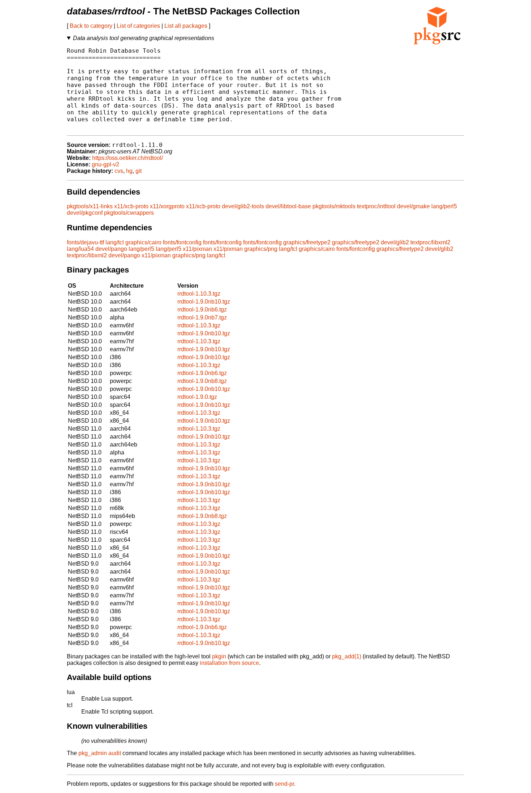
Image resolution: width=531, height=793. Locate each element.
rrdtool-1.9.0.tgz (197, 397)
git (138, 171)
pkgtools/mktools (333, 206)
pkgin (219, 656)
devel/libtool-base (288, 206)
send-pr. (285, 784)
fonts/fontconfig (182, 242)
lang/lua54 (80, 249)
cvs (119, 171)
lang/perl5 (444, 206)
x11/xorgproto (167, 206)
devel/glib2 (395, 242)
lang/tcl (114, 242)
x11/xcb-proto (131, 206)
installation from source (229, 663)
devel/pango (111, 249)
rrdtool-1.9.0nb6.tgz (202, 309)
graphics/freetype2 (307, 242)
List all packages (185, 26)
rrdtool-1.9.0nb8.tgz (202, 381)
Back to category (91, 26)
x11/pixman (197, 249)
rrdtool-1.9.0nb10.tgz (203, 302)
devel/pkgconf (85, 213)
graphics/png (260, 249)
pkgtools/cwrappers (129, 213)
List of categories (138, 26)
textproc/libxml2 (430, 242)
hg (129, 171)
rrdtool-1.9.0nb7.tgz (202, 317)
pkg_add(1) (346, 656)
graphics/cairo (143, 242)
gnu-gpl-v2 (105, 164)
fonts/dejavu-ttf (85, 242)
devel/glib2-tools (243, 206)
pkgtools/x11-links (90, 206)
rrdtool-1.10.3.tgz (198, 294)
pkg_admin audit (99, 753)
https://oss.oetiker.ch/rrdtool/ (127, 158)
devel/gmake (413, 206)
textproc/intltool (376, 206)
